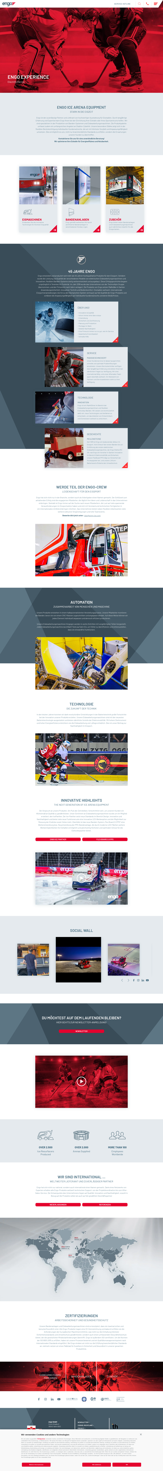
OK (127, 1464)
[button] (141, 1434)
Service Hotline (122, 4)
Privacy (81, 1428)
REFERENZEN (105, 1205)
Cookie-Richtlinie (85, 1425)
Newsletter (81, 1031)
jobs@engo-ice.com (92, 515)
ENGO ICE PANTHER (58, 839)
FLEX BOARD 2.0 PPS (104, 839)
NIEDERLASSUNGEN (58, 1205)
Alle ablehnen (96, 1464)
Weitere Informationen (36, 1464)
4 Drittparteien (41, 1439)
